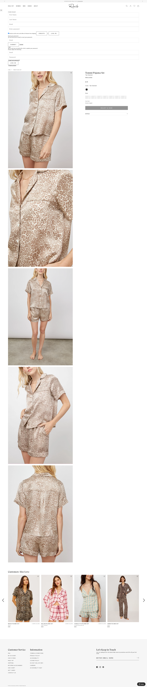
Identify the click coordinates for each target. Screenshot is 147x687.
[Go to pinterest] (103, 667)
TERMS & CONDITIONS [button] (36, 653)
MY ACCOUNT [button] (12, 655)
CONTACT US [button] (12, 672)
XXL (124, 97)
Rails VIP (11, 6)
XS (94, 97)
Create (42, 33)
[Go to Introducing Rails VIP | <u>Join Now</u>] (73, 1)
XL (117, 97)
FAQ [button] (9, 653)
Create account (12, 65)
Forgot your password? (14, 60)
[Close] (1, 10)
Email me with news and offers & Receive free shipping (22, 33)
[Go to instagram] (100, 667)
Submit (13, 44)
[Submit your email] (138, 658)
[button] (130, 6)
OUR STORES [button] (12, 658)
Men (24, 6)
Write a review (88, 77)
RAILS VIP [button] (11, 660)
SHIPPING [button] (10, 663)
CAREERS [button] (32, 665)
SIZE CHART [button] (11, 668)
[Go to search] (126, 6)
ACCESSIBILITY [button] (34, 658)
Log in (54, 33)
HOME (9, 69)
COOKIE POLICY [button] (34, 660)
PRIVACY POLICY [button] (35, 655)
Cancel (21, 44)
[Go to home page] (73, 6)
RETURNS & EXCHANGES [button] (15, 665)
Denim (30, 6)
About (36, 6)
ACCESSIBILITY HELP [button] (36, 668)
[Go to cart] (138, 6)
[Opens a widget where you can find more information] (141, 684)
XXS (88, 97)
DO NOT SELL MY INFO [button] (36, 663)
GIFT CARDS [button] (11, 670)
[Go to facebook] (97, 667)
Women (18, 6)
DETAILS (87, 113)
